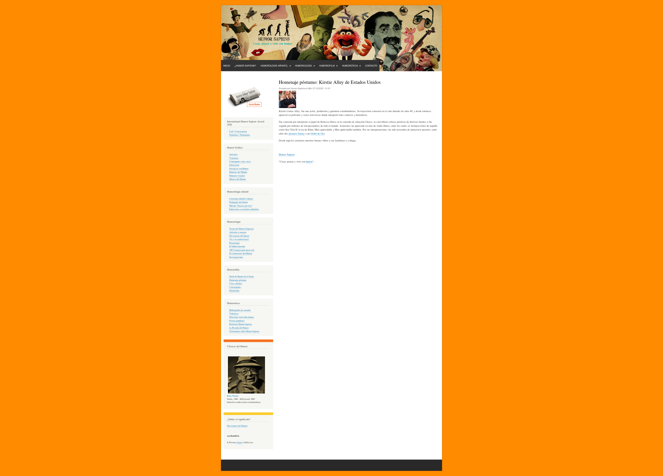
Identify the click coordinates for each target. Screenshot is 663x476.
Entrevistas (234, 165)
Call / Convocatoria (238, 131)
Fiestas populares (237, 320)
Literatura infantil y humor (241, 198)
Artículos (233, 154)
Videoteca (233, 313)
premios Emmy (297, 133)
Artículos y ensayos (237, 232)
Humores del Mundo (238, 172)
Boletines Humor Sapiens (240, 324)
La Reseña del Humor (239, 327)
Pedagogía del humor (238, 202)
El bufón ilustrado (237, 246)
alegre (239, 442)
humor (309, 161)
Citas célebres (235, 283)
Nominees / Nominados (239, 134)
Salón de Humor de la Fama (241, 276)
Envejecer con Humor (238, 168)
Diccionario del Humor (237, 425)
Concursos (233, 158)
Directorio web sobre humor (241, 317)
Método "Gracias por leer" (240, 205)
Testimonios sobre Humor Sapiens (244, 331)
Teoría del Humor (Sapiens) (241, 228)
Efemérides (234, 290)
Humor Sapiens (287, 154)
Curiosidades (235, 287)
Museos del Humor (237, 179)
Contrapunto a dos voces (240, 161)
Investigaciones (236, 257)
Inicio (226, 65)
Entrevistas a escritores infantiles (244, 209)
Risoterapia (234, 242)
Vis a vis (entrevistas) (239, 239)
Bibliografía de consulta (240, 310)
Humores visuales (237, 175)
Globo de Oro (318, 133)
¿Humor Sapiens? (245, 65)
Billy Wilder (232, 395)
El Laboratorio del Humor (240, 253)
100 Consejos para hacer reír (241, 250)
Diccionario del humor (239, 235)
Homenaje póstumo (237, 280)
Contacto (371, 65)
